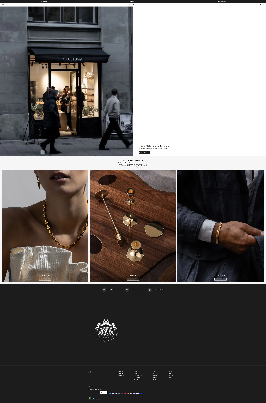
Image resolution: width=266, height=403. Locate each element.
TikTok (170, 377)
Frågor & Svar (155, 373)
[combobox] (94, 398)
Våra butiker (120, 373)
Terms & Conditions (159, 393)
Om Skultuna (136, 373)
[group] (45, 226)
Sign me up (103, 392)
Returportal (155, 377)
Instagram (171, 373)
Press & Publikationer (138, 375)
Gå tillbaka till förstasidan (144, 152)
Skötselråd (155, 375)
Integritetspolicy (137, 377)
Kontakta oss (121, 375)
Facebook (171, 375)
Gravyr (154, 379)
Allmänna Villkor (137, 379)
